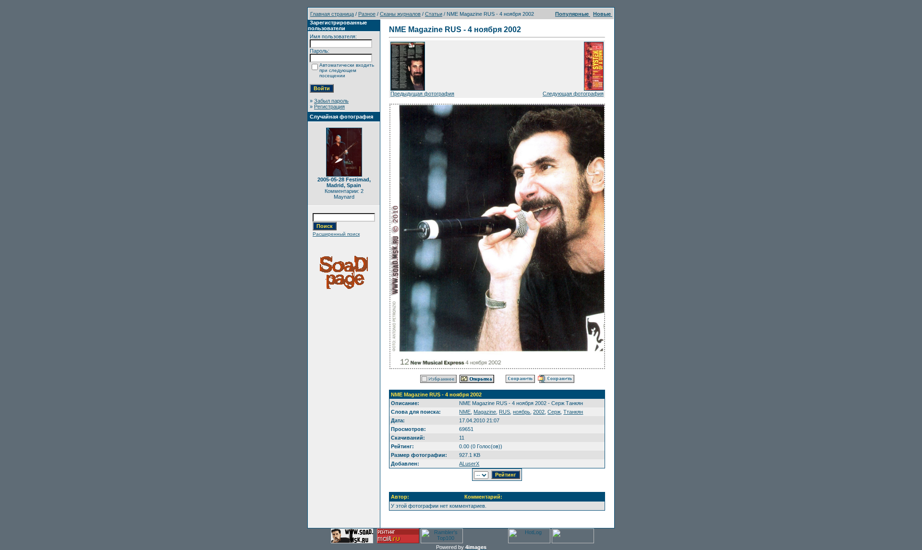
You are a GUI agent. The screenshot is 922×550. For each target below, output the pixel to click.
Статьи (433, 14)
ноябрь (521, 412)
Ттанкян (573, 412)
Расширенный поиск (336, 234)
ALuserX (469, 463)
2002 (539, 412)
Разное (367, 14)
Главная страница (332, 14)
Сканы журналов (400, 14)
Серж (553, 412)
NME (465, 412)
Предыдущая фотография (422, 93)
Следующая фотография (573, 93)
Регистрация (329, 106)
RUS (504, 412)
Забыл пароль (331, 101)
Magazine (484, 412)
